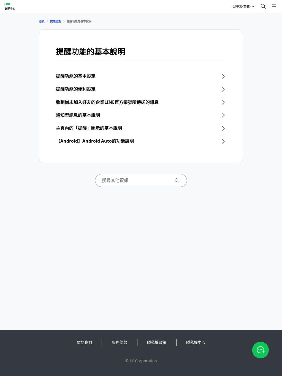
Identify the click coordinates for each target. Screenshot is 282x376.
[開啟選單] (274, 6)
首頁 (42, 21)
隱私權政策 (156, 342)
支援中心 (9, 8)
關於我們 (84, 342)
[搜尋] (263, 6)
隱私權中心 (195, 342)
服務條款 (119, 342)
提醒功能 (55, 21)
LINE (7, 4)
